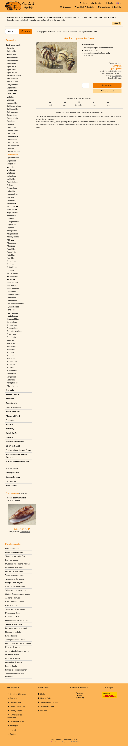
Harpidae (10, 197)
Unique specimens (13, 407)
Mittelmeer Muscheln (14, 568)
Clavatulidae (12, 140)
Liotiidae (10, 219)
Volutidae (11, 380)
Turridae (10, 368)
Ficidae (10, 185)
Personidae (11, 286)
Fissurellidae (12, 188)
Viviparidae (11, 377)
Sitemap (43, 711)
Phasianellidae (13, 289)
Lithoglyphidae (13, 222)
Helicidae (11, 200)
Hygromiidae (12, 213)
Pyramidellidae (13, 307)
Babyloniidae (12, 85)
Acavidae (10, 48)
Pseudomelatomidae (15, 304)
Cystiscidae (11, 164)
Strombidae (11, 334)
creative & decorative (15, 442)
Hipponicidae (12, 206)
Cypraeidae (11, 161)
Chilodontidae (12, 130)
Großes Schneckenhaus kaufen (17, 594)
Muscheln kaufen (12, 655)
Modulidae (11, 243)
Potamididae (12, 301)
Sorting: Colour (12, 473)
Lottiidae (10, 228)
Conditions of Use (17, 707)
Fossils (9, 425)
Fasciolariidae (12, 182)
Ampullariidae (12, 57)
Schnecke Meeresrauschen (16, 670)
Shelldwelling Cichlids (48, 702)
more (23, 493)
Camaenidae (12, 115)
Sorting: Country (13, 477)
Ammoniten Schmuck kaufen (16, 651)
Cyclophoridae (13, 158)
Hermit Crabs (45, 698)
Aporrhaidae (12, 73)
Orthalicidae (12, 267)
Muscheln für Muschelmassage (17, 564)
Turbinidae (11, 365)
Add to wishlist (108, 91)
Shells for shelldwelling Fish (17, 461)
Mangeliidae (12, 231)
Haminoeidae (12, 194)
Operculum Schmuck (13, 662)
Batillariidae (12, 88)
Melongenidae (13, 237)
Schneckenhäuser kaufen (15, 609)
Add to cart (108, 85)
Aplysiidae (11, 70)
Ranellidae (11, 310)
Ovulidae (10, 270)
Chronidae (11, 133)
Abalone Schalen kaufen (15, 587)
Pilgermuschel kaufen (14, 552)
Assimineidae (12, 82)
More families (12, 386)
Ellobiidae (11, 173)
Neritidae (10, 258)
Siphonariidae (12, 328)
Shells (42, 694)
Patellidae (11, 279)
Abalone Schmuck (12, 598)
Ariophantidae (12, 79)
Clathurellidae (12, 136)
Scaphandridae (13, 319)
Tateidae (10, 340)
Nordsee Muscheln (13, 632)
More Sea (10, 399)
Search (26, 32)
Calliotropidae (12, 109)
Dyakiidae (11, 170)
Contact (12, 734)
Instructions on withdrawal (14, 716)
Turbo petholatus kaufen (15, 640)
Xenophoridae (12, 383)
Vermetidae (11, 374)
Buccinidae (11, 94)
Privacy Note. (59, 20)
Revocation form (16, 722)
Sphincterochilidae (14, 331)
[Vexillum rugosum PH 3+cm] (56, 57)
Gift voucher (11, 481)
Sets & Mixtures (13, 412)
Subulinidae (11, 337)
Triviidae (10, 356)
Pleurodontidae (13, 295)
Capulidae (11, 121)
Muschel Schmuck (12, 659)
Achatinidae (11, 51)
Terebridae (11, 346)
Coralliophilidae (13, 152)
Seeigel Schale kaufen (14, 624)
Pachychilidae (12, 273)
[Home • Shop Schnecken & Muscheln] (20, 6)
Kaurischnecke (11, 636)
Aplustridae (11, 67)
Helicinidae (11, 203)
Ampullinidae (12, 60)
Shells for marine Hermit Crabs (16, 456)
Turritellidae (12, 371)
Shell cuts (10, 420)
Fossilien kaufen (11, 549)
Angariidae (11, 63)
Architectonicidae (14, 76)
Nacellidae (11, 249)
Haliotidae (11, 191)
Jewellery (10, 429)
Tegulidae (11, 343)
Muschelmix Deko (12, 613)
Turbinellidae (12, 362)
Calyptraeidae (12, 112)
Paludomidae (12, 276)
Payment (13, 698)
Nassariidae (11, 252)
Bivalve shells (12, 395)
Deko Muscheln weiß (14, 571)
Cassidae (10, 124)
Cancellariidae (12, 118)
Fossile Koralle (11, 666)
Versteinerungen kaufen (15, 556)
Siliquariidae (12, 325)
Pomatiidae (11, 298)
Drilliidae (10, 167)
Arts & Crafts (11, 433)
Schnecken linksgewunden (16, 590)
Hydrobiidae (12, 209)
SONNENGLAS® (13, 446)
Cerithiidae (11, 127)
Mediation (13, 726)
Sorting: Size (11, 468)
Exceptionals (11, 403)
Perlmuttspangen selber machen (18, 643)
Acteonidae (11, 54)
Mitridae (10, 240)
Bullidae (10, 97)
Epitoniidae (11, 176)
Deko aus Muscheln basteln (16, 628)
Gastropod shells (13, 45)
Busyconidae (12, 103)
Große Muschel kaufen (14, 602)
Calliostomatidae (14, 106)
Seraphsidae (12, 322)
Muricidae (11, 246)
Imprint (12, 730)
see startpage (117, 76)
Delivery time (15, 702)
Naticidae (11, 255)
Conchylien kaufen (12, 617)
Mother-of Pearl (13, 416)
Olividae (10, 264)
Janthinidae (11, 216)
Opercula (10, 390)
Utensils (9, 437)
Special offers (12, 486)
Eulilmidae (11, 179)
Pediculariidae (12, 283)
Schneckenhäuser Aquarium (16, 621)
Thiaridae (10, 349)
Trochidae (11, 359)
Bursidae (10, 100)
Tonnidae (10, 352)
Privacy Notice (15, 711)
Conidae (10, 149)
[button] (119, 3)
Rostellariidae (12, 316)
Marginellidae (12, 234)
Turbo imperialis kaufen (14, 579)
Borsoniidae (12, 91)
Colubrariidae (12, 143)
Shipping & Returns (17, 694)
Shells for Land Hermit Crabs (18, 450)
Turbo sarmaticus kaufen (15, 575)
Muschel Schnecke (12, 647)
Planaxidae (11, 292)
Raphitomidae (12, 313)
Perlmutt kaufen (11, 560)
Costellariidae (12, 155)
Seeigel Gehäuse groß (14, 583)
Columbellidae (13, 146)
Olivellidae (11, 261)
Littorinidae (11, 225)
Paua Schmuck (11, 605)
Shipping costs (25, 532)
